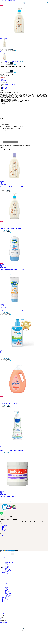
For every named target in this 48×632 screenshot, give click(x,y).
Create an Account (3, 622)
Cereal (6, 561)
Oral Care (4, 530)
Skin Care (5, 38)
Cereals (6, 568)
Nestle (6, 590)
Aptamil (6, 573)
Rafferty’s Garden (8, 593)
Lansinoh (6, 587)
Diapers (3, 528)
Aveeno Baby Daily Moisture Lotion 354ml (8, 48)
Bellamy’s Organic (8, 575)
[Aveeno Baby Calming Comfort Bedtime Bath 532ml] (14, 180)
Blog (3, 535)
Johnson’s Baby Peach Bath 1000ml (8, 403)
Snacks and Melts (8, 570)
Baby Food (4, 526)
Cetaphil (6, 577)
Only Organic (7, 591)
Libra (6, 588)
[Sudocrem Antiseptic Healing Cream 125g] (17, 490)
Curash (6, 578)
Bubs (6, 576)
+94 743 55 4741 (9, 543)
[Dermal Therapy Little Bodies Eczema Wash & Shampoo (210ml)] (17, 349)
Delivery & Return (5, 538)
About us (4, 537)
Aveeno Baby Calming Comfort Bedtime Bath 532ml (10, 61)
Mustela (6, 589)
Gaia (5, 579)
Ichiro (6, 584)
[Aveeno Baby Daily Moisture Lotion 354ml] (14, 220)
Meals (6, 565)
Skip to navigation (3, 0)
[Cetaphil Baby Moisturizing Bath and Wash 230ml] (14, 262)
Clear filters (2, 121)
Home (1, 38)
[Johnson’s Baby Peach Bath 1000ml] (17, 395)
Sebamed (6, 594)
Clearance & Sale (8, 84)
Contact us (4, 536)
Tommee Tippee (8, 595)
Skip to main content (11, 0)
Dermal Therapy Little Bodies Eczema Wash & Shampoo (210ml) (15, 356)
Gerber (6, 580)
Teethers (6, 564)
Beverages (7, 566)
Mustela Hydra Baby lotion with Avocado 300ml (11, 450)
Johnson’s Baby (8, 585)
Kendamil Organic (8, 586)
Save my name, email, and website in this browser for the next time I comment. (15, 145)
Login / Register (5, 613)
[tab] (4, 87)
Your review (2, 138)
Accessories (4, 525)
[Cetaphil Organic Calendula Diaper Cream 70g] (14, 303)
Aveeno (6, 574)
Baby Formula (5, 527)
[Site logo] (24, 3)
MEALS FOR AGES (9, 562)
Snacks (6, 563)
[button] (2, 181)
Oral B (6, 592)
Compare (4, 612)
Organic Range (7, 569)
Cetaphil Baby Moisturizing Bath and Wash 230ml (12, 269)
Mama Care (4, 529)
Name (1, 140)
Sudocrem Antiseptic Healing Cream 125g (10, 496)
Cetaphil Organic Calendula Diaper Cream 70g (11, 310)
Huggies (6, 583)
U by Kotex (7, 596)
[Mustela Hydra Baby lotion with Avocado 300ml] (17, 442)
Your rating (2, 130)
